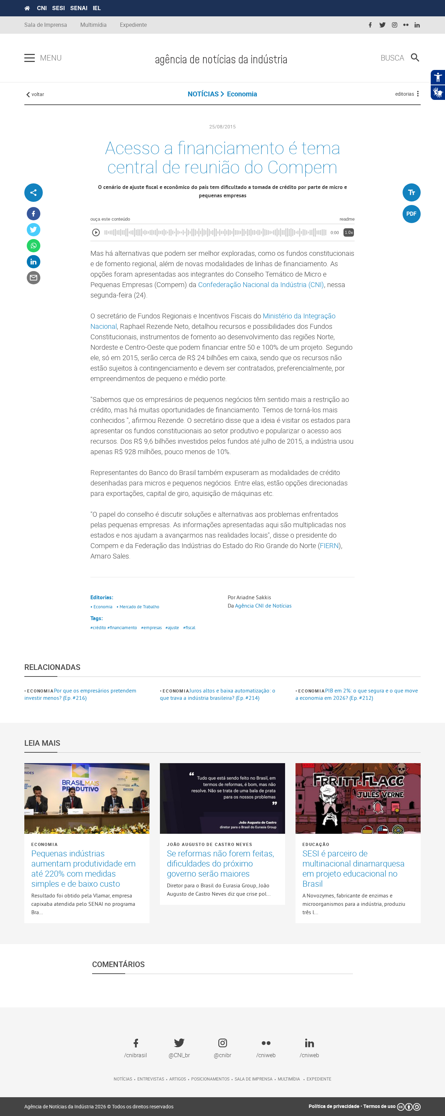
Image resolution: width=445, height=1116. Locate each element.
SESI (58, 8)
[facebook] (370, 25)
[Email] (33, 278)
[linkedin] (417, 25)
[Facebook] (33, 214)
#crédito (98, 627)
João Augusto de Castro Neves (209, 844)
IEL (97, 8)
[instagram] (394, 25)
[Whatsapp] (33, 246)
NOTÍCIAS (203, 93)
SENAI (78, 8)
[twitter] (382, 25)
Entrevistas (150, 1078)
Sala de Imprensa (45, 25)
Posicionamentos (210, 1078)
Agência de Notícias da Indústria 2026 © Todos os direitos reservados (98, 1106)
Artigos (177, 1078)
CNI (42, 8)
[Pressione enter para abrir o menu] (29, 58)
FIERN (329, 545)
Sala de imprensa (254, 1078)
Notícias (123, 1078)
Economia (40, 691)
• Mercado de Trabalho (137, 606)
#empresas (151, 627)
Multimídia (93, 25)
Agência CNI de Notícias (264, 605)
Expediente (133, 25)
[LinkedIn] (33, 262)
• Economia (101, 606)
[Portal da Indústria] (27, 8)
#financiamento (122, 627)
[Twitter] (33, 230)
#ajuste (172, 627)
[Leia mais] (86, 798)
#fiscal (189, 627)
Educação (315, 844)
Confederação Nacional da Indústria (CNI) (261, 284)
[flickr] (405, 25)
